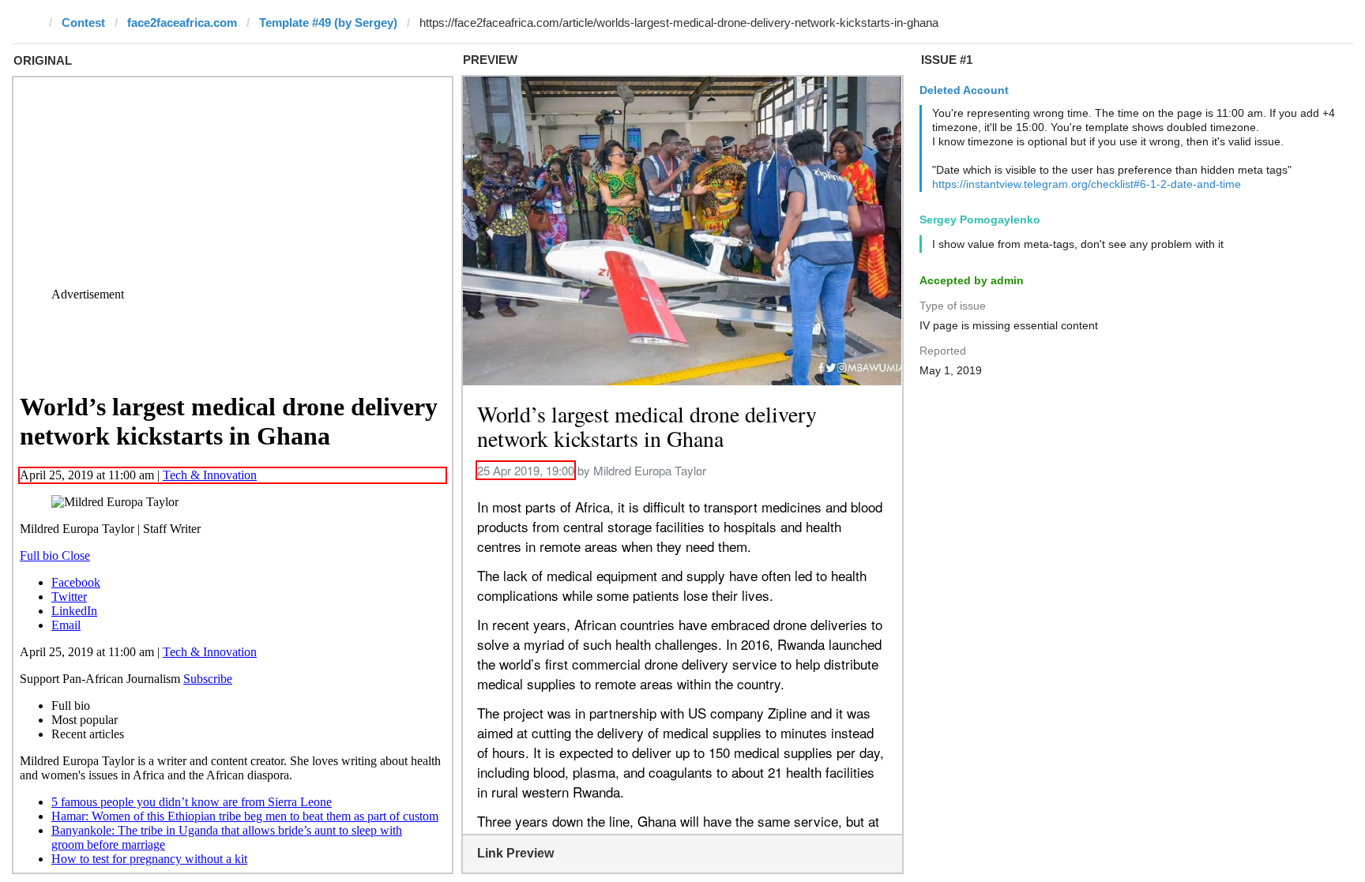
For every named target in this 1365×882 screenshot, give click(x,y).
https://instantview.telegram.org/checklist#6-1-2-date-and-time (1086, 184)
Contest (83, 22)
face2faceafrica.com (182, 22)
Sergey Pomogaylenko (979, 219)
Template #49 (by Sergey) (328, 22)
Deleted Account (964, 90)
